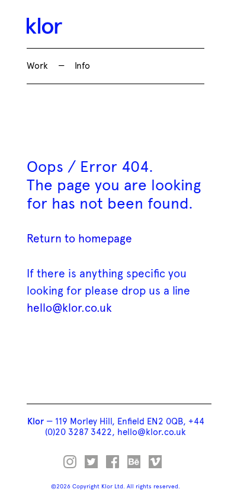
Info (82, 65)
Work (37, 65)
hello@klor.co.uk (69, 308)
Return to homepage (79, 238)
